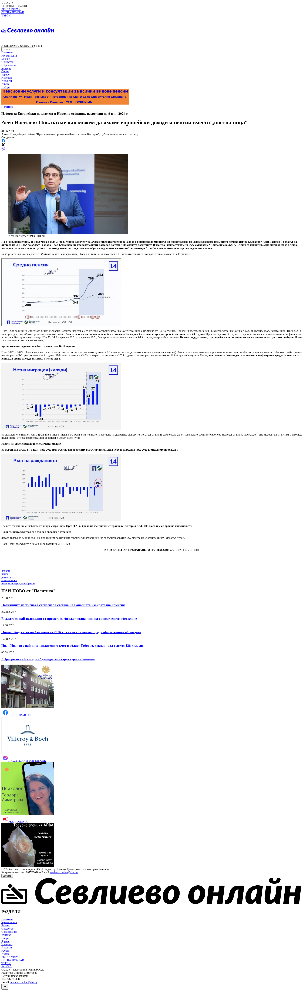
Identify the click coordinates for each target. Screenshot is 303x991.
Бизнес (5, 58)
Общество (7, 61)
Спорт (5, 71)
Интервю (6, 77)
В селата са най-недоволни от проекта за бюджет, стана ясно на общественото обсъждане (69, 618)
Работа (5, 83)
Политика (7, 52)
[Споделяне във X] (3, 145)
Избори (5, 87)
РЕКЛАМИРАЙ (11, 9)
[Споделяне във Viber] (3, 149)
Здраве (5, 74)
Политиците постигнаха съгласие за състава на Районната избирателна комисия (63, 605)
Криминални (9, 55)
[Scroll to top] (4, 987)
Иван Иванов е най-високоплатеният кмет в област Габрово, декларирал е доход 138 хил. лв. (72, 645)
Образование (9, 65)
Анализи (6, 80)
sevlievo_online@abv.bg (64, 872)
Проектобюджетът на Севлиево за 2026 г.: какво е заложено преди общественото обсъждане (71, 632)
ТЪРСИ (6, 15)
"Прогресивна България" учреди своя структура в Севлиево (48, 659)
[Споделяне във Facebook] (3, 141)
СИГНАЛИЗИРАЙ (12, 12)
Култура (6, 68)
